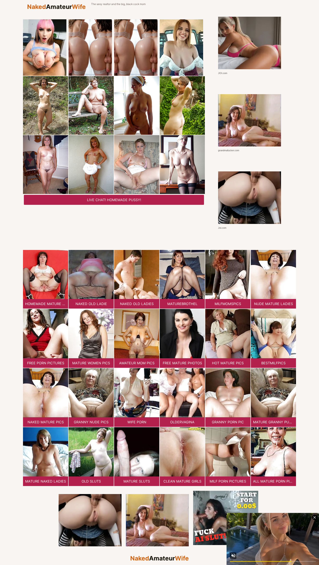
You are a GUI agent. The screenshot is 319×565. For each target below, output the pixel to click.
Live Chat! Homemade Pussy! (114, 200)
